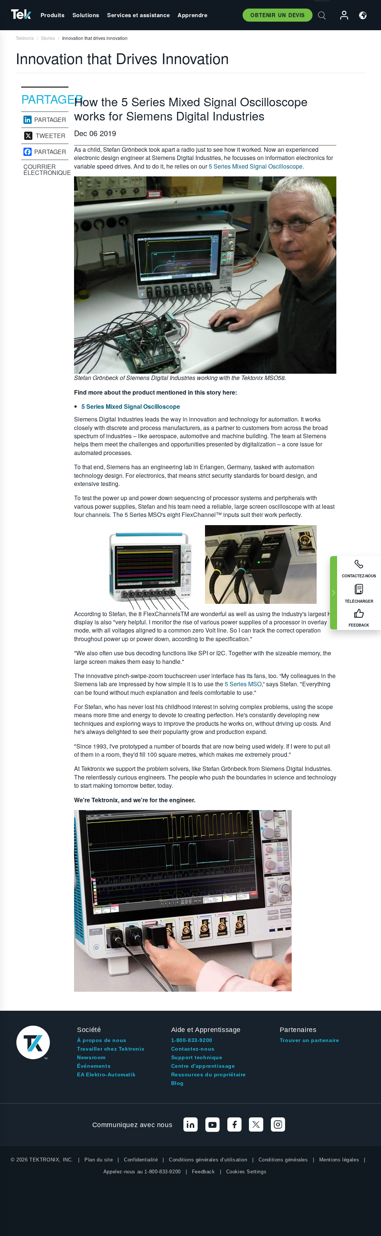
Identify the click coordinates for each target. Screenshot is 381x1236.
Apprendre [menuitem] (192, 15)
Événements (94, 1066)
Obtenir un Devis (277, 15)
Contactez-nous (193, 1049)
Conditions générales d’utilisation (208, 1160)
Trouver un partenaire (309, 1040)
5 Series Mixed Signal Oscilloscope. (256, 166)
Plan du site (98, 1160)
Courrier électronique (45, 170)
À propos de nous (102, 1040)
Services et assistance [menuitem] (138, 15)
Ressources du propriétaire (208, 1074)
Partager (50, 120)
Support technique (196, 1057)
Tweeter (50, 136)
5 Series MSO (243, 684)
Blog (177, 1083)
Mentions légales (339, 1160)
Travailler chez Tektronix (110, 1049)
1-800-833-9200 (191, 1040)
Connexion (340, 15)
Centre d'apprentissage (203, 1066)
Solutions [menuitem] (86, 15)
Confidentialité (141, 1160)
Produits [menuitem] (53, 15)
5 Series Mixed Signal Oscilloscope (130, 406)
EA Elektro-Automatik (106, 1074)
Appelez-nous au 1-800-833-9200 (142, 1171)
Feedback (203, 1171)
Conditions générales (283, 1160)
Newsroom (91, 1057)
